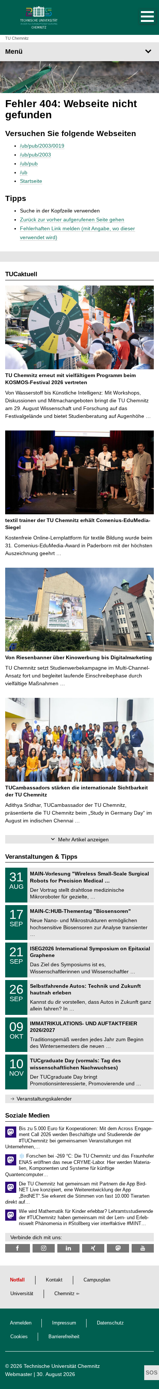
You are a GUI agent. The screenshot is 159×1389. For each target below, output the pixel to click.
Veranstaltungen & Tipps (41, 856)
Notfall (17, 1280)
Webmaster (18, 1374)
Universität (21, 1293)
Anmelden (20, 1323)
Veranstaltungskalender (44, 1099)
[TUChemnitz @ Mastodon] (118, 1248)
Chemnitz (64, 1293)
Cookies (19, 1336)
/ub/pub (29, 163)
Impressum (64, 1323)
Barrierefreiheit (64, 1336)
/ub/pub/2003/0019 (42, 146)
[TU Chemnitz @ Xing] (93, 1248)
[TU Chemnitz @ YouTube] (143, 1248)
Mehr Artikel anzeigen (83, 839)
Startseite (31, 181)
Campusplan (97, 1280)
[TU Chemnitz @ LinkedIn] (68, 1248)
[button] (140, 17)
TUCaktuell (21, 274)
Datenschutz (110, 1323)
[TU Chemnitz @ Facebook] (17, 1248)
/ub (23, 172)
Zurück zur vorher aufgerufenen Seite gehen (72, 219)
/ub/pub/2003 (35, 155)
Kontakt (54, 1280)
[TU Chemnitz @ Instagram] (44, 1248)
